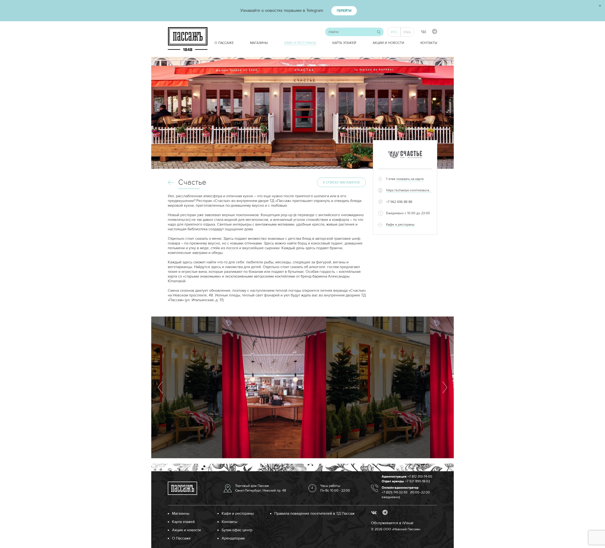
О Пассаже (224, 43)
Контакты (428, 43)
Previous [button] (160, 387)
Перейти (344, 11)
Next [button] (445, 387)
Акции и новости (388, 43)
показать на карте (410, 179)
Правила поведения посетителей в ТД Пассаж (314, 513)
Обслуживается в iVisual (392, 523)
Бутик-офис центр (237, 530)
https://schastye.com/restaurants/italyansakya (419, 190)
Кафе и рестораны (300, 43)
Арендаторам (233, 538)
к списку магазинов (341, 182)
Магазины (259, 43)
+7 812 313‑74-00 (419, 477)
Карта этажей (344, 43)
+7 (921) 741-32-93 (394, 492)
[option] (274, 387)
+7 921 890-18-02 (417, 481)
